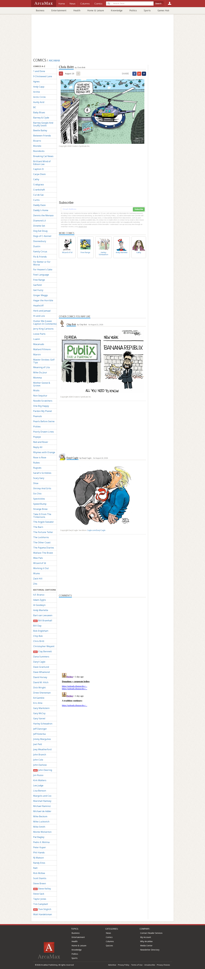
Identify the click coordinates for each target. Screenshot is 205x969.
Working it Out (41, 568)
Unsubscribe (149, 965)
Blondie (37, 145)
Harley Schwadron (42, 723)
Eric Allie (37, 703)
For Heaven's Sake (42, 269)
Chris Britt (38, 641)
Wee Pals (38, 557)
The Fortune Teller (43, 532)
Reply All (37, 447)
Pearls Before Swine (44, 421)
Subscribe (139, 209)
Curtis (36, 199)
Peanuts (37, 416)
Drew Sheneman (42, 692)
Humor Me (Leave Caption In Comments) (45, 322)
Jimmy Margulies (42, 739)
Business (40, 10)
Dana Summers (41, 656)
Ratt (35, 868)
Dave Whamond (41, 672)
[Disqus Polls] (102, 632)
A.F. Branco (38, 594)
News (108, 933)
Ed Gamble (38, 697)
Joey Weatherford (42, 749)
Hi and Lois (39, 315)
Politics (133, 10)
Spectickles (39, 498)
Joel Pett (37, 744)
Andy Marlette (40, 610)
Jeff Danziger (40, 728)
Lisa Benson (39, 790)
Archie (36, 91)
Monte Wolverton (42, 831)
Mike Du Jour (40, 372)
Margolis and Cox (42, 795)
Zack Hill (37, 578)
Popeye (37, 436)
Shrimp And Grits (42, 488)
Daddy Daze (39, 205)
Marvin (37, 354)
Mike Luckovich (41, 821)
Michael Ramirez (42, 806)
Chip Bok (38, 636)
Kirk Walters (39, 780)
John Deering (43, 770)
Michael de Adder (42, 811)
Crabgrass (38, 184)
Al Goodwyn (39, 605)
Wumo (36, 573)
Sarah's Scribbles (42, 472)
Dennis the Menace (43, 215)
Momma (37, 377)
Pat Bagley (38, 837)
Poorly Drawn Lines (43, 431)
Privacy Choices (163, 965)
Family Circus (40, 251)
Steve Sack (38, 893)
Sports (147, 10)
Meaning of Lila (41, 367)
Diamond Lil (39, 220)
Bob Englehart (40, 630)
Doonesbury (39, 241)
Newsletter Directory (149, 949)
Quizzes (109, 945)
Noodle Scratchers (42, 400)
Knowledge (116, 10)
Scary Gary (38, 478)
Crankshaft (39, 189)
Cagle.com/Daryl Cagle (96, 530)
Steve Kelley (42, 888)
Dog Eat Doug (40, 230)
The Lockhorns (41, 537)
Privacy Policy (123, 965)
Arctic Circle (39, 97)
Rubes (36, 462)
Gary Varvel (39, 718)
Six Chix (37, 493)
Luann (36, 339)
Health (76, 10)
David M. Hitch (40, 682)
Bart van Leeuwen (42, 615)
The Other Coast (41, 542)
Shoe (35, 483)
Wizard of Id (39, 563)
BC (34, 107)
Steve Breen (39, 883)
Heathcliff (38, 305)
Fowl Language (41, 274)
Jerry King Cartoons (43, 328)
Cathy (36, 179)
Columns (110, 941)
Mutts (36, 390)
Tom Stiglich (42, 909)
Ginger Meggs (40, 295)
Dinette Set (39, 225)
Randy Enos (39, 862)
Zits (35, 583)
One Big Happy (41, 405)
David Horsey (40, 677)
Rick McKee (39, 873)
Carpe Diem (39, 174)
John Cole (38, 759)
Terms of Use (137, 965)
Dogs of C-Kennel (42, 236)
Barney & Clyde (41, 117)
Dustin (36, 246)
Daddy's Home (40, 210)
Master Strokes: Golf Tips (44, 361)
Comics (109, 937)
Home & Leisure (95, 10)
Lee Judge (38, 785)
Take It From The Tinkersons (42, 515)
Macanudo (38, 344)
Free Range (39, 279)
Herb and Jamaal (42, 310)
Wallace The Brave (43, 552)
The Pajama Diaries (43, 547)
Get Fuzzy (38, 290)
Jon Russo (38, 775)
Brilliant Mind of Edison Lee (42, 163)
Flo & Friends (40, 256)
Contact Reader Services (151, 933)
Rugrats (37, 467)
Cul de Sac (38, 194)
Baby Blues (39, 112)
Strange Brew (40, 509)
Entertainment (58, 10)
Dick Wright (39, 687)
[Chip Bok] (62, 323)
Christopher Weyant (43, 646)
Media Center (146, 945)
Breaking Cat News (43, 156)
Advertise (112, 965)
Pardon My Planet (42, 411)
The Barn (38, 527)
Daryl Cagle (39, 661)
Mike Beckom (40, 816)
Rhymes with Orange (44, 452)
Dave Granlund (41, 666)
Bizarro (37, 140)
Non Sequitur (40, 395)
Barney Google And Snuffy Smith (43, 124)
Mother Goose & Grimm (41, 384)
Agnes (36, 81)
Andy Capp (38, 86)
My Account (145, 937)
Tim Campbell (40, 904)
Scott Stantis (39, 878)
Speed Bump (39, 503)
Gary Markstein (41, 708)
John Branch (39, 754)
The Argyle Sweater (43, 521)
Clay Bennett (43, 651)
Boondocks (38, 151)
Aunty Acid (38, 102)
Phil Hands (39, 852)
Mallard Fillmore (42, 349)
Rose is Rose (39, 457)
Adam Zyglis (39, 599)
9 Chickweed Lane (42, 76)
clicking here (82, 226)
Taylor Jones (39, 898)
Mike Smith (39, 826)
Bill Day (37, 625)
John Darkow (40, 764)
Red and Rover (40, 442)
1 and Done (39, 71)
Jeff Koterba (39, 733)
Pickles (37, 426)
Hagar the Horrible (43, 300)
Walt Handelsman (42, 914)
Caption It (38, 169)
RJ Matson (38, 857)
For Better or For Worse (41, 263)
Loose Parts (39, 333)
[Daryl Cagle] (62, 456)
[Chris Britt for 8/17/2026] (61, 73)
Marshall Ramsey (42, 800)
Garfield (37, 284)
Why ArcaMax (146, 941)
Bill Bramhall (43, 620)
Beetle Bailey (40, 130)
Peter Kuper (39, 847)
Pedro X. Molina (41, 842)
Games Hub (163, 10)
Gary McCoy (39, 713)
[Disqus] (102, 707)
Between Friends (42, 135)
